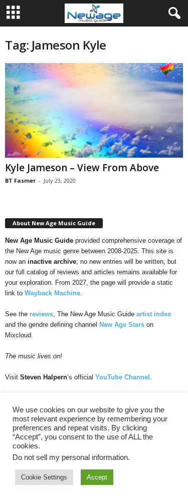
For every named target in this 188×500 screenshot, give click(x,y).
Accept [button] (97, 477)
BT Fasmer (20, 180)
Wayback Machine (52, 293)
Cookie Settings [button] (44, 477)
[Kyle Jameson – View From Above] (94, 110)
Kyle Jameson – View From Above (82, 167)
